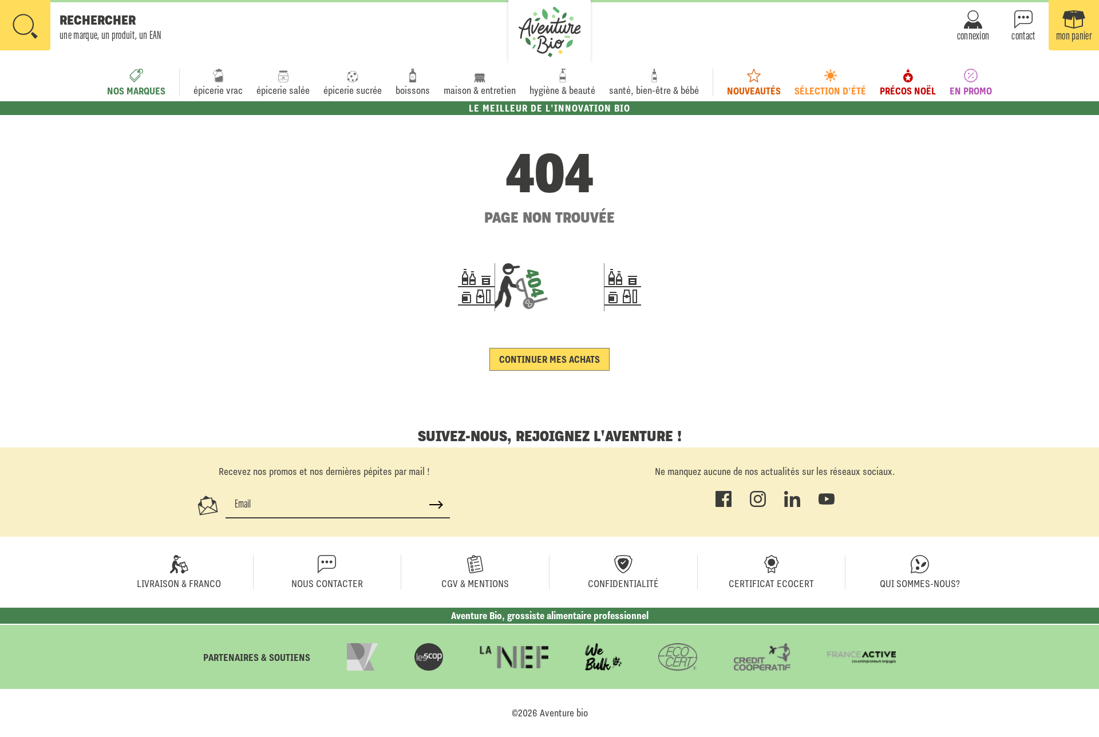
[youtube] (827, 504)
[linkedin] (792, 504)
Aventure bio (564, 713)
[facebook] (723, 504)
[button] (81, 26)
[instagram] (758, 504)
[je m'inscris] (436, 504)
